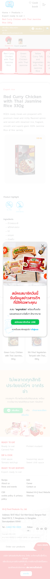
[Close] (43, 246)
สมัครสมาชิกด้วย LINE (25, 322)
